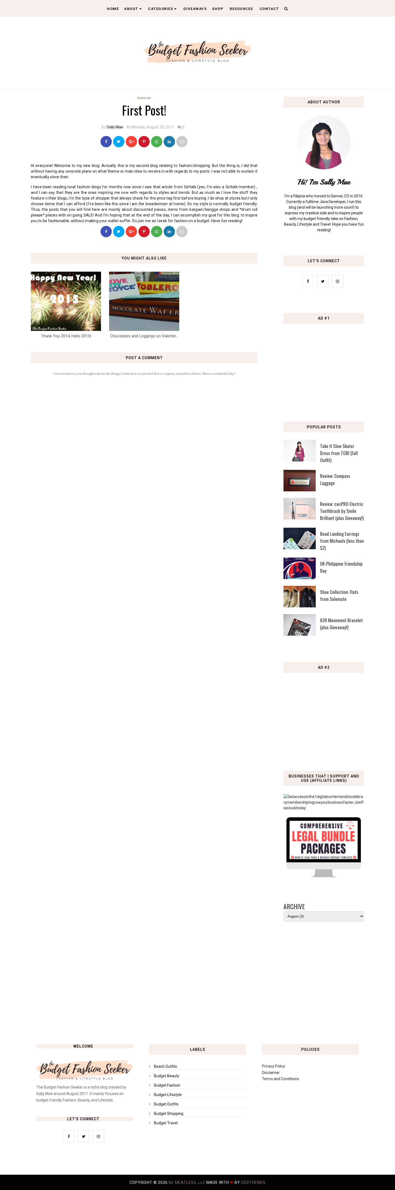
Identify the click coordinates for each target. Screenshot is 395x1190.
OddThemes (253, 1182)
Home (113, 9)
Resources (241, 9)
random (144, 98)
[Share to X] (118, 141)
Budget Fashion (167, 1085)
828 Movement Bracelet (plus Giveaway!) (341, 624)
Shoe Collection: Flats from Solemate (339, 595)
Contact (269, 9)
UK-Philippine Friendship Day (341, 567)
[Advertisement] (325, 365)
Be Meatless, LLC (187, 1182)
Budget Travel (166, 1123)
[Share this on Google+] (131, 141)
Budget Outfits (166, 1104)
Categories (160, 9)
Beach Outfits (165, 1066)
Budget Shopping (168, 1113)
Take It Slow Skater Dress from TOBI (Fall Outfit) (339, 453)
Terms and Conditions (280, 1079)
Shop (217, 9)
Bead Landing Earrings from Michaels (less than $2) (342, 540)
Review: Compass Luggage (335, 479)
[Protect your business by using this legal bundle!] (323, 876)
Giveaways (195, 9)
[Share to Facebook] (106, 141)
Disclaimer (271, 1072)
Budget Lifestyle (168, 1095)
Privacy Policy (273, 1066)
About (131, 9)
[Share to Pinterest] (182, 141)
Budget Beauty (166, 1076)
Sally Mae (115, 127)
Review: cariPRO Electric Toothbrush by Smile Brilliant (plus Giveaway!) (342, 510)
